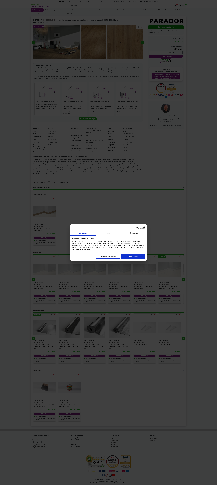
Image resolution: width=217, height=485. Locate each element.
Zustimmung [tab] (83, 233)
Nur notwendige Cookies (108, 256)
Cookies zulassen (133, 256)
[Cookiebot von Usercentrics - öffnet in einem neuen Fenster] (137, 227)
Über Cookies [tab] (134, 233)
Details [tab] (108, 233)
